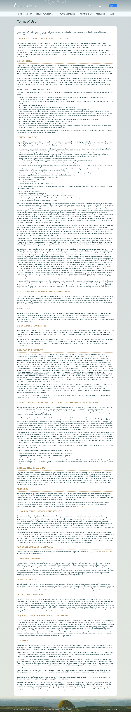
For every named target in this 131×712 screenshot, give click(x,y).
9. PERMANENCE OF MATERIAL (31, 468)
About (29, 14)
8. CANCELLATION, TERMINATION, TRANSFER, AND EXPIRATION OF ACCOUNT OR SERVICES (59, 402)
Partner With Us (30, 709)
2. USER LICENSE (24, 61)
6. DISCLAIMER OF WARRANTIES (31, 325)
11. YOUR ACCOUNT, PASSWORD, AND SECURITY (39, 511)
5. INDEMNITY (23, 308)
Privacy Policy (55, 709)
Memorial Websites (19, 709)
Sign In (104, 6)
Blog (112, 14)
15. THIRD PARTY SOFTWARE (30, 594)
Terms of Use (47, 709)
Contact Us (92, 677)
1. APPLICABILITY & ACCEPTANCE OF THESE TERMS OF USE (44, 38)
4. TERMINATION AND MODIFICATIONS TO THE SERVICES (43, 291)
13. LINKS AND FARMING (28, 558)
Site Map (63, 709)
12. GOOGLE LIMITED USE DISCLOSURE (35, 547)
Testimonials (86, 14)
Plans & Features (67, 14)
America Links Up (78, 506)
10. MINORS (22, 489)
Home (19, 14)
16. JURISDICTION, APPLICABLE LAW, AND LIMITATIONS (42, 615)
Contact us (92, 6)
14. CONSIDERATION (26, 579)
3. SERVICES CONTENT (27, 137)
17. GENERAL (23, 640)
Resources (100, 14)
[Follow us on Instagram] (115, 709)
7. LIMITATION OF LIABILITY (30, 350)
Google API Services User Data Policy (100, 552)
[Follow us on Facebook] (113, 709)
